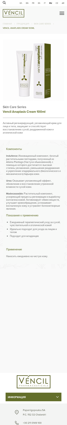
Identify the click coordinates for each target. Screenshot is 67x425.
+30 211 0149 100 (32, 423)
